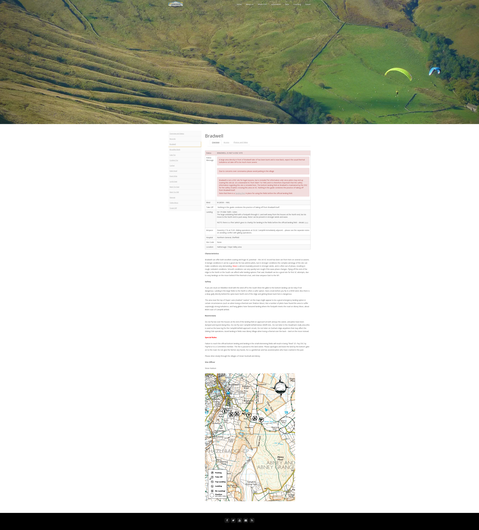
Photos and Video (241, 142)
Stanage (172, 197)
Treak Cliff (173, 208)
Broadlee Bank (175, 150)
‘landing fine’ (240, 193)
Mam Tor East (174, 187)
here (306, 222)
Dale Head (173, 171)
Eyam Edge (173, 176)
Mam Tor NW (174, 192)
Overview (215, 142)
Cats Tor (173, 155)
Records (173, 139)
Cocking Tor (174, 160)
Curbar (172, 165)
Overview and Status (177, 134)
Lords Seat (173, 181)
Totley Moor (174, 203)
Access (226, 142)
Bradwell (173, 144)
